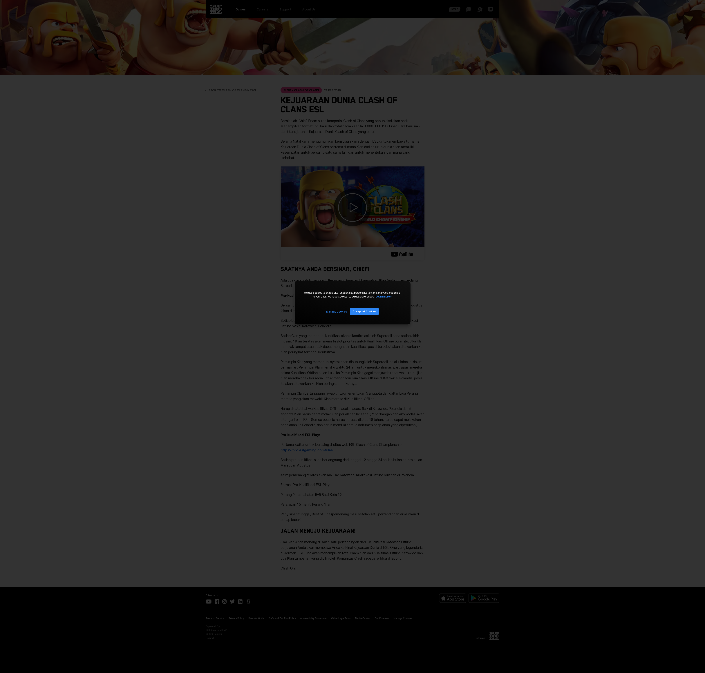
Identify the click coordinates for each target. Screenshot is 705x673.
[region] (352, 303)
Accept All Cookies (364, 311)
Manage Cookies (336, 311)
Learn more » (384, 296)
